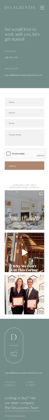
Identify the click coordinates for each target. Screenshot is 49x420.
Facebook (10, 385)
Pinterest (30, 385)
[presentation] (25, 154)
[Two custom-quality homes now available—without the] (24, 210)
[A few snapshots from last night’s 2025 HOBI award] (24, 294)
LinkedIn (30, 382)
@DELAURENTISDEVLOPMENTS (24, 187)
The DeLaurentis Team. (22, 408)
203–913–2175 (11, 57)
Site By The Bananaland (15, 416)
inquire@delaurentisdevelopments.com (23, 75)
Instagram (10, 382)
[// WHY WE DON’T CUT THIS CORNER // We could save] (24, 252)
